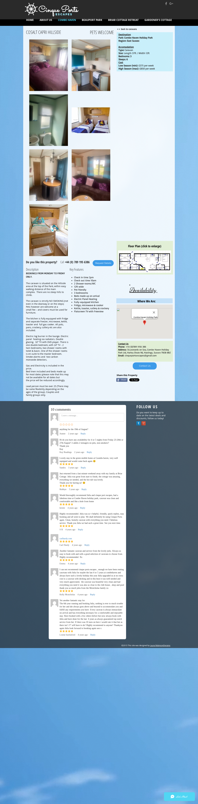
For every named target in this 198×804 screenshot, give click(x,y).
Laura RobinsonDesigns (160, 645)
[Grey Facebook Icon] (166, 4)
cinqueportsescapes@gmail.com (141, 355)
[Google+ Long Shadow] (144, 423)
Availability (143, 286)
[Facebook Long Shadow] (138, 423)
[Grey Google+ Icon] (171, 4)
